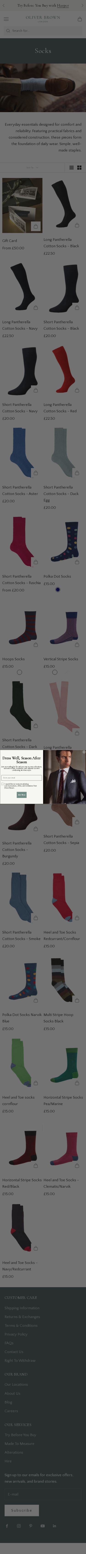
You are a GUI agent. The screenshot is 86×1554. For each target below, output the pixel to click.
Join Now (21, 795)
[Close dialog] (84, 752)
